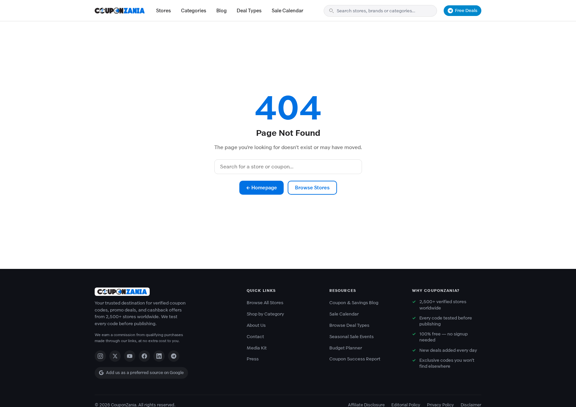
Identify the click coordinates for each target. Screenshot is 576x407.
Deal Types (249, 10)
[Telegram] (173, 356)
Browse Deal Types (349, 325)
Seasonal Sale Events (351, 336)
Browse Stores (312, 187)
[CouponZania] (164, 292)
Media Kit (257, 347)
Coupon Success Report (354, 358)
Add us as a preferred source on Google (145, 372)
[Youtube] (129, 356)
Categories (193, 10)
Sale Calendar (287, 10)
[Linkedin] (159, 356)
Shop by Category (265, 313)
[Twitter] (115, 356)
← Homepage (261, 187)
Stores (163, 10)
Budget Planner (345, 347)
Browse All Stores (265, 302)
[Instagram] (100, 356)
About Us (256, 325)
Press (253, 358)
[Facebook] (144, 356)
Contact (255, 336)
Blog (221, 10)
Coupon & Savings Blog (353, 302)
